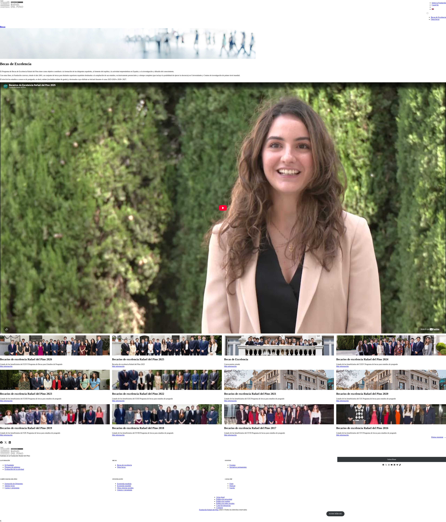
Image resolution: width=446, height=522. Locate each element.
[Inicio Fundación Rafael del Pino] (11, 7)
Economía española (124, 484)
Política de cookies (223, 501)
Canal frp (435, 5)
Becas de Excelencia (438, 17)
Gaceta (232, 488)
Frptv (231, 484)
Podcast (232, 486)
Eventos (232, 465)
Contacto (219, 508)
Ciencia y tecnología (124, 490)
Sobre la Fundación (439, 3)
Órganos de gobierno (12, 467)
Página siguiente (438, 437)
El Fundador (9, 465)
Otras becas (435, 19)
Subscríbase (391, 459)
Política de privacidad (224, 499)
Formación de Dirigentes (14, 484)
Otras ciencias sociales (125, 488)
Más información (6, 366)
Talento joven (10, 486)
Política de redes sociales (225, 503)
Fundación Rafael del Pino (209, 510)
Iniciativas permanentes (238, 467)
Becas (2, 27)
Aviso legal (220, 497)
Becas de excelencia (124, 465)
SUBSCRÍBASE (335, 514)
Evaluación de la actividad (14, 469)
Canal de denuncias (223, 506)
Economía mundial (124, 486)
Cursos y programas (12, 488)
